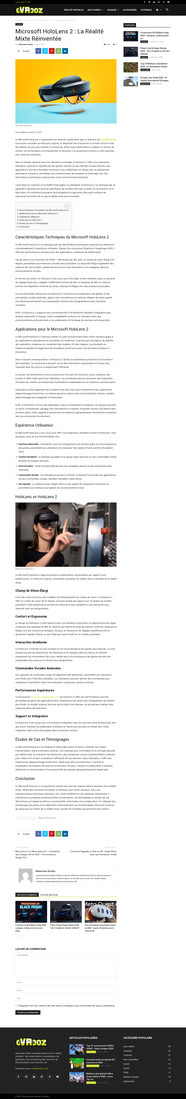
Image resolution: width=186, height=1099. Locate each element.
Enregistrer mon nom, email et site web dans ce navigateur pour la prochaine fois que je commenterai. (66, 1005)
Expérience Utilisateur (29, 217)
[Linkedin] (154, 2)
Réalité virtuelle (74, 9)
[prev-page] (17, 937)
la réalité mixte (108, 139)
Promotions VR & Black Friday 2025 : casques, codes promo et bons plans (31, 928)
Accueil (18, 20)
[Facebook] (144, 2)
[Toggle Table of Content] (65, 206)
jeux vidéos (94, 9)
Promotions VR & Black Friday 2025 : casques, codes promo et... (154, 35)
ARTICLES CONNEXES (27, 895)
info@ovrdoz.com (40, 1068)
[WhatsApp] (58, 51)
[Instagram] (149, 2)
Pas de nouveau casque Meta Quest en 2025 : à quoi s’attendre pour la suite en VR (100, 928)
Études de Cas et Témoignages (33, 223)
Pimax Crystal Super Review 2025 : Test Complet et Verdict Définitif (155, 51)
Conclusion (24, 226)
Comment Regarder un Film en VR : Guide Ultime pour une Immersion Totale (93, 853)
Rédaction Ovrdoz (26, 44)
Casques (112, 9)
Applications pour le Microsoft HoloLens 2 (38, 213)
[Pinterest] (52, 51)
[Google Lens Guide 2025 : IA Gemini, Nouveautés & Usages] (131, 81)
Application (145, 84)
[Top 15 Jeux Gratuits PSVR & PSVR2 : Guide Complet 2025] (76, 1049)
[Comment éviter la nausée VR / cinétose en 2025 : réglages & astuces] (76, 1063)
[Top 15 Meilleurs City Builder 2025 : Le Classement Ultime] (131, 67)
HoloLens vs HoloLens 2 (30, 220)
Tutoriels (146, 9)
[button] (167, 10)
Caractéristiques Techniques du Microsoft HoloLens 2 (44, 210)
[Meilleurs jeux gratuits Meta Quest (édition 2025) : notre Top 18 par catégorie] (76, 1077)
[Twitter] (163, 2)
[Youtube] (168, 2)
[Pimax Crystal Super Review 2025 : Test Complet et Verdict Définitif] (66, 912)
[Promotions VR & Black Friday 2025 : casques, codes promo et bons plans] (31, 912)
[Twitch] (159, 2)
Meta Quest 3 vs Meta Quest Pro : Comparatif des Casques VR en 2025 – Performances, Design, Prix (37, 854)
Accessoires (130, 9)
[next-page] (22, 937)
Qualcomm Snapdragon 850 (45, 696)
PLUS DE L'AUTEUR (49, 895)
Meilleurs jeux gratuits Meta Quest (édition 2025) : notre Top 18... (99, 1076)
